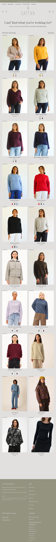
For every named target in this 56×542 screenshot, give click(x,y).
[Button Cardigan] (41, 224)
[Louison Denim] (14, 393)
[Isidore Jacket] (41, 393)
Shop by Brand (32, 494)
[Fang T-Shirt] (41, 434)
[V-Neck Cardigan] (14, 95)
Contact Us (31, 491)
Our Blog (31, 508)
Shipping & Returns (33, 501)
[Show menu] (2, 11)
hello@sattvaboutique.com (35, 522)
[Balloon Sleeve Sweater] (41, 95)
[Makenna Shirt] (14, 434)
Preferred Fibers (26, 4)
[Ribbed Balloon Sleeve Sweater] (41, 138)
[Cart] (53, 11)
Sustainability (11, 4)
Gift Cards (31, 505)
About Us (4, 4)
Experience (33, 4)
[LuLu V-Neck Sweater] (14, 52)
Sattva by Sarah (6, 520)
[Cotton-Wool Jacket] (14, 267)
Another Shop (5, 517)
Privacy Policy (23, 498)
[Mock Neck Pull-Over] (41, 267)
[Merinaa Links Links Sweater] (14, 308)
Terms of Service (7, 499)
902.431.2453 (32, 524)
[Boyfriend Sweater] (14, 181)
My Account (31, 487)
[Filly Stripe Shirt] (41, 351)
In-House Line (18, 4)
